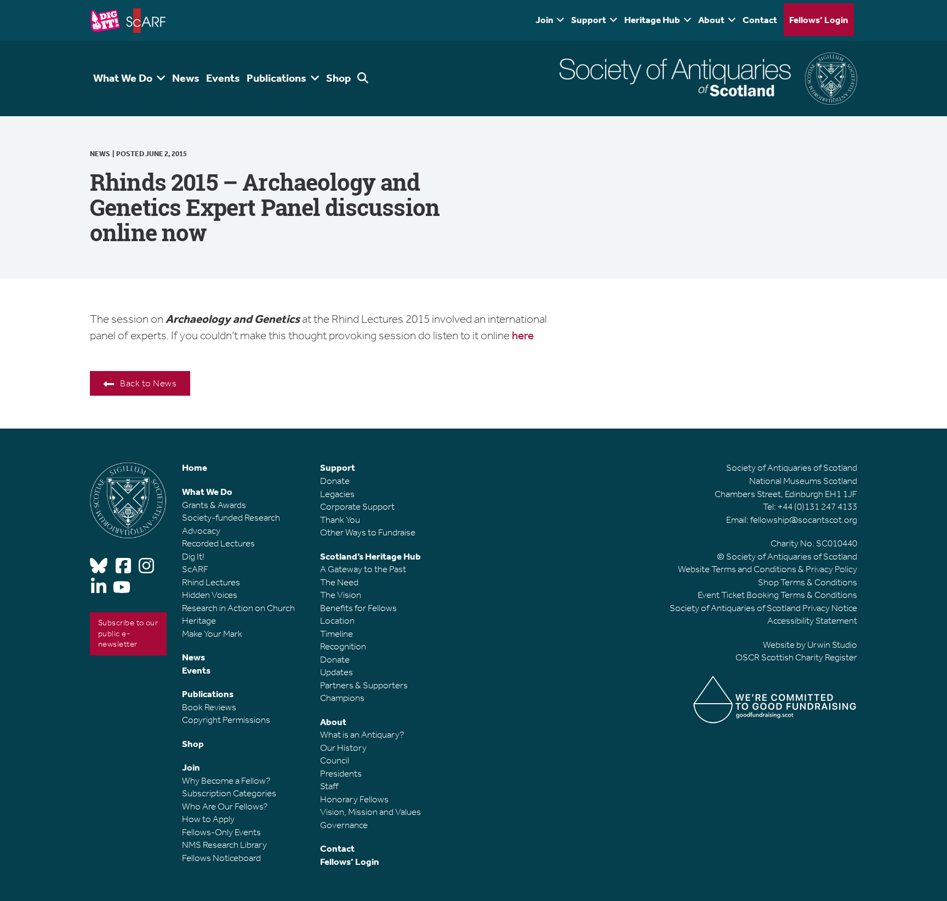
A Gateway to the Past (363, 568)
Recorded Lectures (218, 543)
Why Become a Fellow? (226, 780)
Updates (336, 671)
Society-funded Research (231, 517)
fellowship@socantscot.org (803, 519)
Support (588, 19)
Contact (760, 19)
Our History (343, 747)
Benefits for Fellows (358, 607)
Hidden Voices (209, 594)
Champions (342, 697)
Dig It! (193, 556)
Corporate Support (357, 506)
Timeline (336, 633)
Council (334, 760)
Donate (335, 480)
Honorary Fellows (354, 799)
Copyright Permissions (226, 719)
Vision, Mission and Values (370, 811)
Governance (344, 824)
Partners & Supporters (364, 685)
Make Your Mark (212, 633)
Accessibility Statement (812, 620)
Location (337, 620)
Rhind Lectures (211, 582)
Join (544, 19)
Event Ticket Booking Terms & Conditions (777, 594)
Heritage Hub (652, 19)
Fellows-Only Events (221, 831)
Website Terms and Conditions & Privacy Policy (767, 568)
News (100, 154)
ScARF (195, 568)
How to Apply (208, 818)
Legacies (337, 493)
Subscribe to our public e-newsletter (128, 633)
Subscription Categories (229, 793)
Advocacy (201, 530)
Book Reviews (209, 707)
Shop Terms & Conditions (807, 582)
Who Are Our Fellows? (225, 806)
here (522, 335)
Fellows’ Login (818, 19)
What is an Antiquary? (362, 734)
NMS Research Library (224, 844)
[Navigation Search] (364, 78)
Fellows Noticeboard (221, 857)
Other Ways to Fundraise (367, 532)
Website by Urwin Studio (810, 644)
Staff (329, 785)
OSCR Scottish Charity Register (796, 657)
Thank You (340, 519)
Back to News (148, 383)
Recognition (343, 646)
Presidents (341, 773)
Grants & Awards (214, 504)
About (711, 19)
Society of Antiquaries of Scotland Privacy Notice (763, 607)
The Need (339, 582)
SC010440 (836, 543)
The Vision (340, 594)
